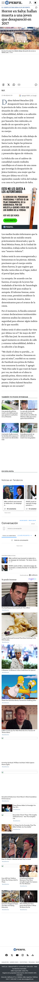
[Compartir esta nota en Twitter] (8, 85)
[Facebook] (6, 955)
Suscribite (10, 220)
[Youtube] (17, 955)
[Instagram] (23, 955)
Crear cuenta (32, 520)
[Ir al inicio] (13, 3)
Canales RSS (5, 962)
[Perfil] (20, 950)
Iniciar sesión (23, 520)
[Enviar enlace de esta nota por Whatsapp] (14, 85)
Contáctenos (24, 962)
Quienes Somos (14, 962)
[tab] (9, 535)
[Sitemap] (33, 955)
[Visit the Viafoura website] (33, 575)
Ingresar (30, 3)
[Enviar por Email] (19, 85)
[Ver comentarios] (35, 8)
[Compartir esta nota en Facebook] (3, 85)
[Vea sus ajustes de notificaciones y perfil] (35, 3)
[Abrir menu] (3, 2)
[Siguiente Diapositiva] (35, 497)
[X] (12, 955)
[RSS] (27, 955)
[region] (19, 548)
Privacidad (31, 962)
